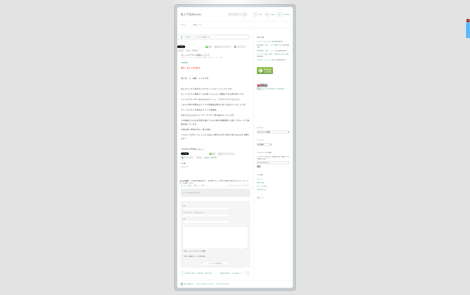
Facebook (286, 14)
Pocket (188, 51)
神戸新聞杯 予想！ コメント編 (267, 50)
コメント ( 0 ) (245, 185)
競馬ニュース (197, 25)
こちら (199, 149)
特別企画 (188, 37)
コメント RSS (201, 185)
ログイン (259, 179)
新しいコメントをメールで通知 (195, 251)
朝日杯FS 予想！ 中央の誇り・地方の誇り (199, 273)
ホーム (183, 25)
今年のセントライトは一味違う (266, 60)
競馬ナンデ (260, 197)
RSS (260, 14)
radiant (210, 57)
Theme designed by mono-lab (204, 283)
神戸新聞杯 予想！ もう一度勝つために (269, 45)
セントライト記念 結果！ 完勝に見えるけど (271, 54)
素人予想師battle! (191, 14)
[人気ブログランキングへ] (262, 86)
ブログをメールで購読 (264, 152)
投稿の (260, 182)
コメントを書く (219, 57)
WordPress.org (261, 189)
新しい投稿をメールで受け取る (195, 256)
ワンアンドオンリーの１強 (265, 41)
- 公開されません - (194, 212)
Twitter (273, 14)
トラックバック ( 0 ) (233, 185)
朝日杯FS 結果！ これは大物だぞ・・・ (232, 273)
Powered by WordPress (222, 283)
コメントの (262, 186)
